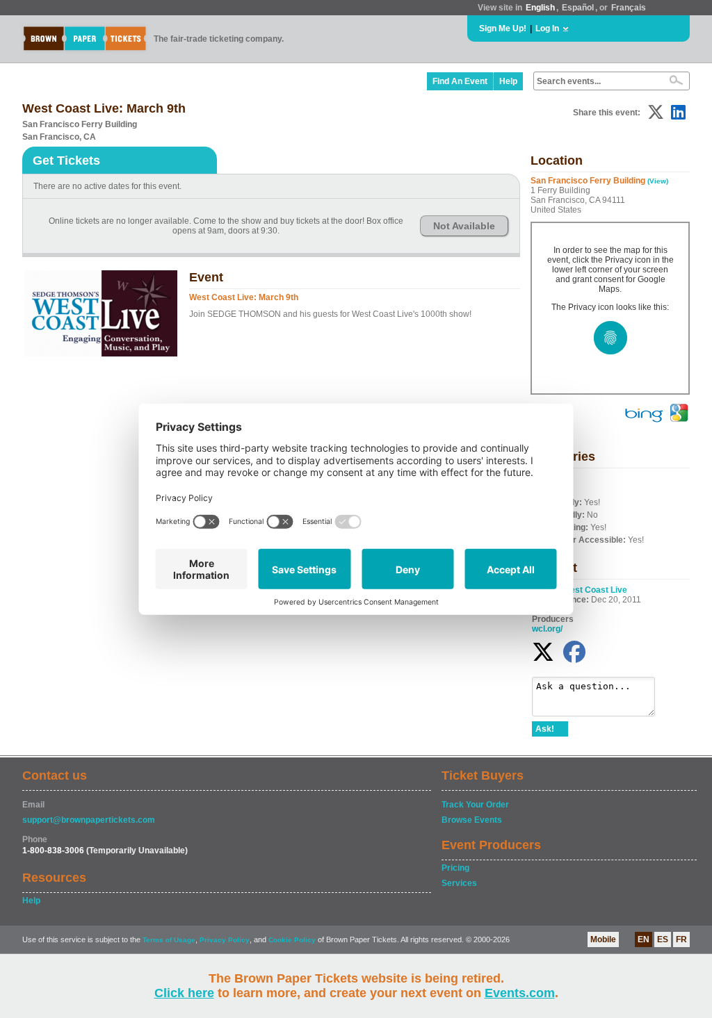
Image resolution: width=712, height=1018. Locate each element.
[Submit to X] (656, 112)
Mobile (603, 939)
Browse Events (472, 820)
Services (459, 883)
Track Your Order (475, 805)
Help (508, 81)
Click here (184, 993)
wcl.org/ (547, 629)
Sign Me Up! (502, 28)
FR (681, 939)
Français (628, 8)
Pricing (455, 868)
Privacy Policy (225, 940)
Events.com (520, 993)
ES (662, 939)
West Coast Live (595, 590)
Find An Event (459, 81)
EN (643, 939)
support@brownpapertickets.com (88, 820)
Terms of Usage (169, 940)
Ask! (544, 729)
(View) (657, 181)
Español (578, 8)
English (540, 8)
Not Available (464, 225)
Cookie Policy (292, 940)
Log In (547, 28)
